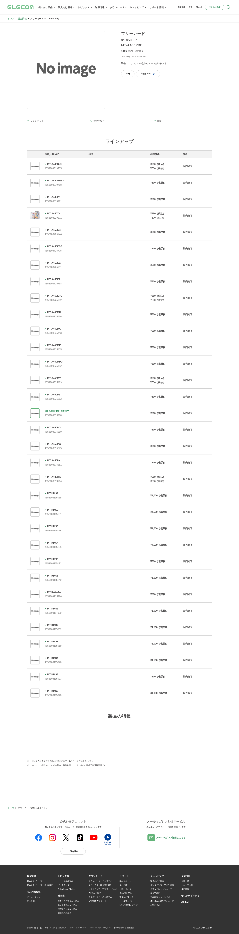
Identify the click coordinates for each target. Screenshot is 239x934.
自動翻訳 (130, 928)
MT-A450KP (53, 279)
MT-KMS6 (52, 690)
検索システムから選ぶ (67, 909)
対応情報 (100, 7)
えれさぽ (123, 885)
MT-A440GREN (55, 180)
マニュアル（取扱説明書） (100, 885)
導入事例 (31, 901)
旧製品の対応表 (64, 913)
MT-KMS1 (52, 608)
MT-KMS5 (52, 674)
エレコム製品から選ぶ (67, 905)
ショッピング (137, 7)
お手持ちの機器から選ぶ (68, 901)
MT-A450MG (54, 328)
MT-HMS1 (52, 493)
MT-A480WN (54, 476)
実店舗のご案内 (157, 881)
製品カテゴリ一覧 (34, 881)
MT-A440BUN (54, 164)
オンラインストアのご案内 (162, 885)
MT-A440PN (53, 197)
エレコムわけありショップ (162, 901)
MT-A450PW (54, 444)
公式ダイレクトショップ (161, 889)
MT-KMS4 (52, 658)
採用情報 (185, 889)
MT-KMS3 (52, 641)
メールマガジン (126, 901)
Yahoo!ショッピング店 (160, 897)
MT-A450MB (54, 312)
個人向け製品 (45, 7)
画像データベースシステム (100, 897)
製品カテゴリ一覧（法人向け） (40, 885)
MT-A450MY (54, 378)
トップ (10, 18)
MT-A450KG (54, 262)
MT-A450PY (53, 460)
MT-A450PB (53, 394)
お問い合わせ (125, 889)
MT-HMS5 (52, 559)
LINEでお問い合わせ (129, 905)
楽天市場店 (155, 893)
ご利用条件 (62, 928)
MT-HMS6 (52, 575)
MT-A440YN (53, 213)
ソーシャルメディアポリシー (100, 928)
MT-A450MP (54, 345)
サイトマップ (50, 928)
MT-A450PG (54, 427)
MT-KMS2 (52, 625)
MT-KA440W (54, 592)
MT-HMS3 (52, 526)
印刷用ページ (146, 74)
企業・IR (185, 881)
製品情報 (22, 18)
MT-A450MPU (55, 361)
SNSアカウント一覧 (34, 928)
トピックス (84, 7)
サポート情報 (156, 7)
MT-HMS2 (52, 509)
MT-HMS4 (52, 542)
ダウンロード (117, 7)
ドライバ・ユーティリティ (100, 881)
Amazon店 (155, 905)
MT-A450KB (54, 230)
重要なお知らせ (126, 897)
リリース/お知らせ (66, 881)
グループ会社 (187, 885)
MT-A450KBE (54, 246)
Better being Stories (66, 889)
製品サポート (125, 881)
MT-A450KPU (54, 295)
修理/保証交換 (126, 893)
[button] (63, 876)
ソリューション (33, 897)
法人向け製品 (65, 7)
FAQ (128, 74)
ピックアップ (63, 885)
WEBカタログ (95, 893)
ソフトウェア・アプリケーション (103, 889)
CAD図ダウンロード (97, 901)
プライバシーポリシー (78, 928)
